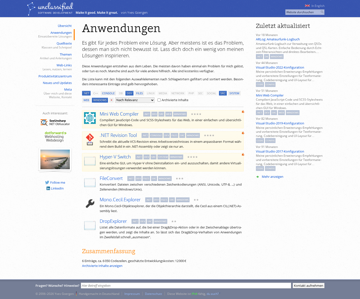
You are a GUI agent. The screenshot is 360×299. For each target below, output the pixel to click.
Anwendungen (55, 34)
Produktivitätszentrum (55, 76)
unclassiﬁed (55, 6)
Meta (58, 93)
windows (100, 100)
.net (86, 93)
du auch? (213, 294)
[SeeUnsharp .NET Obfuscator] (55, 126)
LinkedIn (57, 188)
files (139, 93)
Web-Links (57, 67)
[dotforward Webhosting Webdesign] (55, 142)
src (222, 93)
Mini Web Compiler (270, 95)
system (234, 93)
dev (129, 93)
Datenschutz (153, 294)
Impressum (132, 294)
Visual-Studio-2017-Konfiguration (280, 151)
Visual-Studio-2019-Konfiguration (280, 123)
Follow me (57, 182)
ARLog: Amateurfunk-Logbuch (278, 39)
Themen (56, 56)
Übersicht (65, 26)
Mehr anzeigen (272, 176)
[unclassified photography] (55, 168)
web (86, 100)
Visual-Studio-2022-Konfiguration (280, 67)
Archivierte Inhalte (175, 100)
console (108, 93)
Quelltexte (57, 45)
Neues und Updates (57, 83)
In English (318, 6)
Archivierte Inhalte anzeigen (102, 265)
